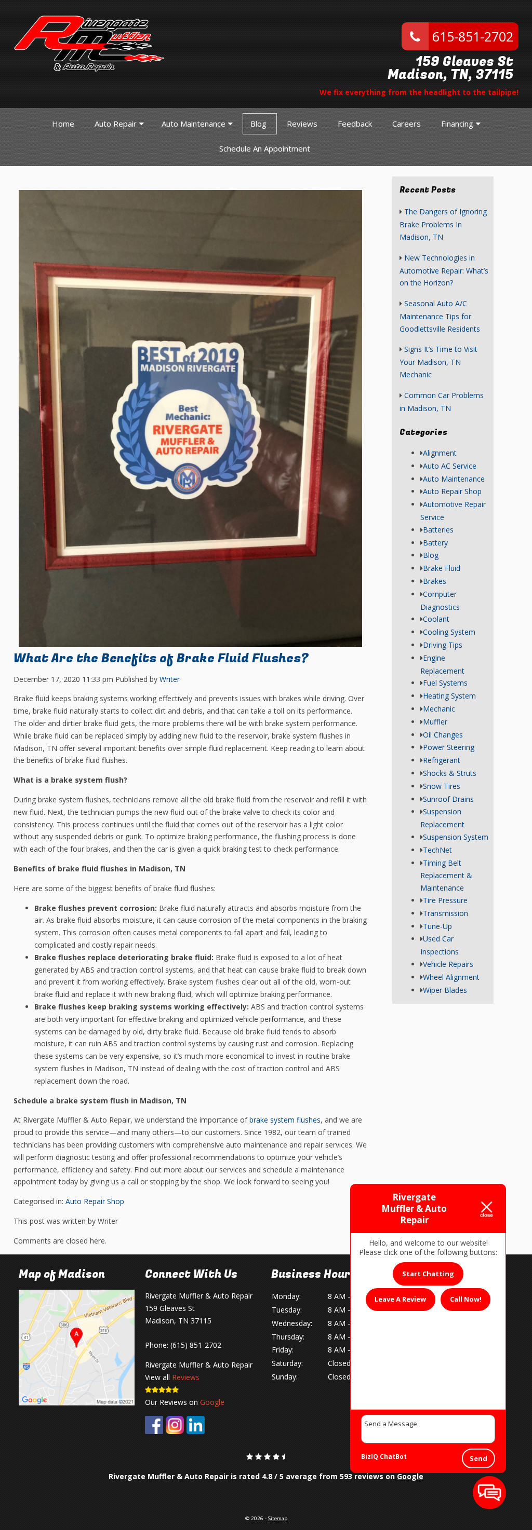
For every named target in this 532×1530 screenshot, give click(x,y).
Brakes (434, 581)
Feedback (355, 123)
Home (63, 123)
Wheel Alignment (451, 977)
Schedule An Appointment (264, 148)
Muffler (435, 722)
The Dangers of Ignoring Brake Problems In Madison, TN (443, 224)
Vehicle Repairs (448, 964)
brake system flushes (285, 1120)
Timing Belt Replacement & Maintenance (446, 875)
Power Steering (448, 747)
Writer (169, 679)
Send (478, 1458)
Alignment (440, 453)
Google (212, 1402)
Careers (406, 123)
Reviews (302, 123)
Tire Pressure (445, 900)
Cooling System (449, 632)
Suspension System (455, 837)
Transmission (445, 913)
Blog (258, 123)
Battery (435, 543)
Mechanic (439, 709)
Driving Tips (442, 645)
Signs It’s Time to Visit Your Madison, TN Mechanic (438, 361)
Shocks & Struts (449, 773)
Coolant (436, 619)
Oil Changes (443, 735)
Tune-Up (437, 926)
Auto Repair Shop (94, 1201)
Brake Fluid (441, 568)
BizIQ (369, 1456)
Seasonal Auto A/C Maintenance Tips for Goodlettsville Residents (440, 316)
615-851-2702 (471, 36)
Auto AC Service (449, 466)
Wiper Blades (445, 990)
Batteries (438, 530)
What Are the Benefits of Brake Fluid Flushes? (161, 658)
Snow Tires (441, 786)
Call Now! (466, 1299)
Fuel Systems (445, 683)
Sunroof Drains (448, 799)
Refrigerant (441, 760)
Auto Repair (116, 123)
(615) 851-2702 (195, 1345)
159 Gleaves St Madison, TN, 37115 (450, 68)
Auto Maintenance (193, 123)
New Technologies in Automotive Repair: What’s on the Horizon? (444, 270)
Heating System (449, 696)
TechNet (437, 850)
